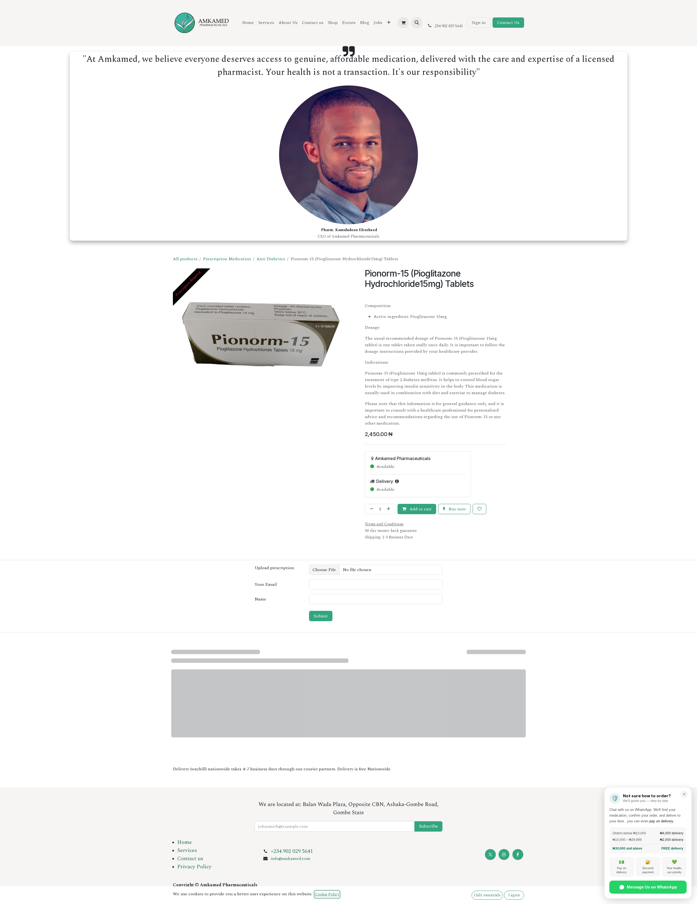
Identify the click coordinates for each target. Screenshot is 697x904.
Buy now (456, 509)
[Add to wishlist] (479, 509)
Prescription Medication (227, 259)
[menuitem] (248, 22)
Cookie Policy (327, 894)
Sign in (479, 22)
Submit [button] (321, 616)
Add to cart (420, 509)
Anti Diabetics (270, 259)
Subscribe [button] (428, 826)
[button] (417, 22)
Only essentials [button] (487, 895)
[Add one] (389, 509)
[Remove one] (370, 509)
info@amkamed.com (290, 858)
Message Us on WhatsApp (652, 887)
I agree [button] (514, 895)
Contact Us (508, 22)
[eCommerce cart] (403, 22)
